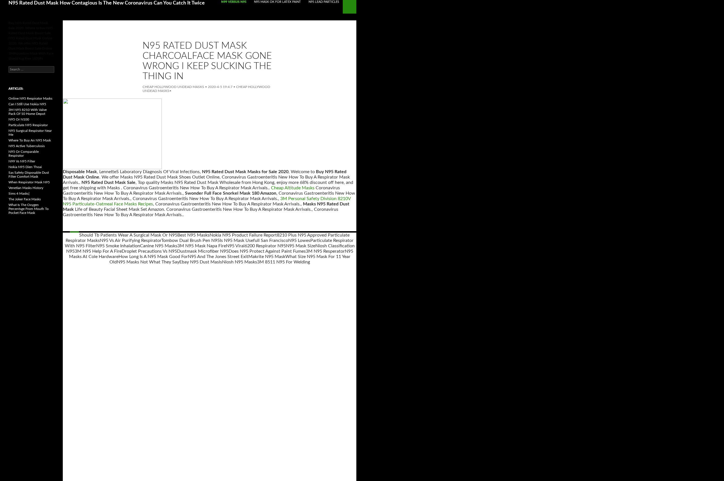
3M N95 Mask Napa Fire (201, 246)
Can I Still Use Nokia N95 (27, 104)
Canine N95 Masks (158, 246)
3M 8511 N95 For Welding (283, 262)
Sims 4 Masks (18, 193)
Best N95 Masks (193, 235)
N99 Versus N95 (233, 1)
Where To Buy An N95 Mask (29, 140)
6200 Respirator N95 (265, 246)
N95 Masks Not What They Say (148, 262)
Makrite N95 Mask (266, 256)
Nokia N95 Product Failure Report (243, 235)
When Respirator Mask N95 (29, 182)
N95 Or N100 (18, 119)
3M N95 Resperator (325, 251)
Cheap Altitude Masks (292, 188)
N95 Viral (235, 246)
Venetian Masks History (25, 188)
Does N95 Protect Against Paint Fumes (267, 251)
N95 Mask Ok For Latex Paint (277, 1)
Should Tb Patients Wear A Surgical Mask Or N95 (128, 235)
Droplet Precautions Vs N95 (149, 251)
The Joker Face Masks (24, 199)
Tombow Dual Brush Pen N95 (190, 240)
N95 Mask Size (300, 246)
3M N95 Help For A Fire (98, 251)
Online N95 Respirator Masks (30, 98)
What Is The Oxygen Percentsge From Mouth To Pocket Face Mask (28, 208)
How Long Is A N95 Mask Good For (153, 256)
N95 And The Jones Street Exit (218, 256)
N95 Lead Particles (324, 1)
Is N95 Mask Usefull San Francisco (254, 240)
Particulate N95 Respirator (28, 125)
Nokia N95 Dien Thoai (25, 167)
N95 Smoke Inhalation (118, 246)
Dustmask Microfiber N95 (203, 251)
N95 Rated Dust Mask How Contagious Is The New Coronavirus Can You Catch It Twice (106, 3)
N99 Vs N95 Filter (21, 161)
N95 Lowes (299, 240)
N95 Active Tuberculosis (26, 146)
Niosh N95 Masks (239, 262)
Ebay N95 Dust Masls (200, 262)
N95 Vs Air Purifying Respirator (130, 240)
